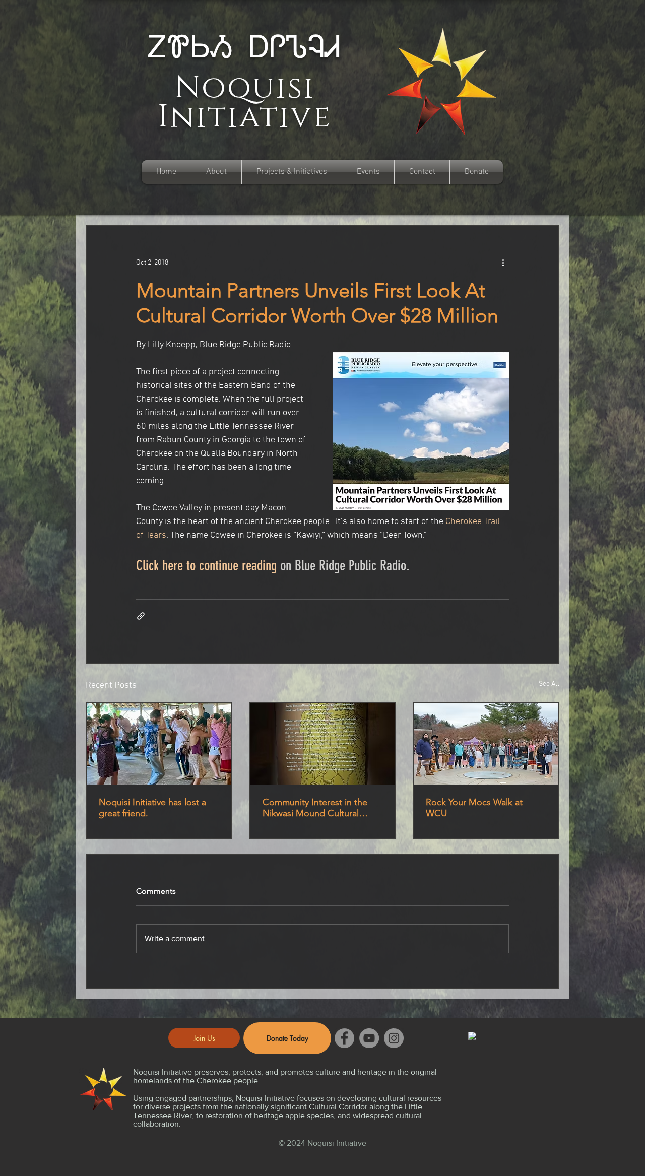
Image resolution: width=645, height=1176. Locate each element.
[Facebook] (344, 1038)
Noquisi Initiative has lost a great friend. (152, 808)
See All (549, 684)
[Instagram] (394, 1038)
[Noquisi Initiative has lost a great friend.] (159, 744)
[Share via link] (141, 616)
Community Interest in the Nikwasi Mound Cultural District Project (315, 808)
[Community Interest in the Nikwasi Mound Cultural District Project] (322, 744)
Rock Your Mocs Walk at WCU (474, 808)
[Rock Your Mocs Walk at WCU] (486, 744)
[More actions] (503, 262)
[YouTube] (369, 1038)
